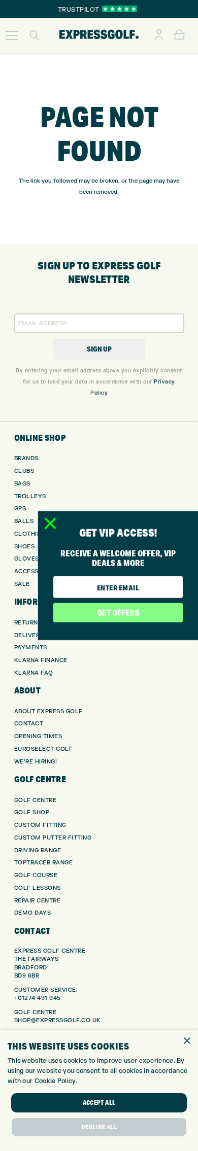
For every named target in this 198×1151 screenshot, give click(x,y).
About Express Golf (48, 711)
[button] (11, 35)
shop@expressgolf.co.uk (57, 1020)
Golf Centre (35, 800)
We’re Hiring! (35, 761)
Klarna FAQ (33, 673)
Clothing (30, 534)
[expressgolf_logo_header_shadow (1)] (99, 35)
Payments (30, 647)
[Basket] (179, 35)
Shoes (24, 546)
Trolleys (30, 496)
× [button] (186, 1041)
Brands (26, 458)
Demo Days (32, 913)
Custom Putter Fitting (53, 838)
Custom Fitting (40, 825)
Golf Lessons (37, 888)
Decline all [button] (99, 1127)
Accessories (35, 571)
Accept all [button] (99, 1102)
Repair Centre (37, 900)
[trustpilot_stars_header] (119, 9)
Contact (29, 723)
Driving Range (37, 850)
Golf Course (36, 875)
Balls (24, 521)
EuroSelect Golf (43, 749)
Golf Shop (32, 812)
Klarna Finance (41, 660)
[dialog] (99, 1090)
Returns (28, 622)
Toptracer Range (43, 862)
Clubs (24, 471)
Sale (22, 584)
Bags (22, 483)
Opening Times (38, 736)
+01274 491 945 (37, 998)
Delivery (29, 635)
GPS (20, 508)
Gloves (26, 559)
